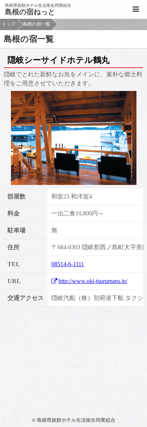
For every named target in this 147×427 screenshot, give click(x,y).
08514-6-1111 (67, 264)
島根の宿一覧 (36, 24)
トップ (8, 24)
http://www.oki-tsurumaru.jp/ (92, 281)
